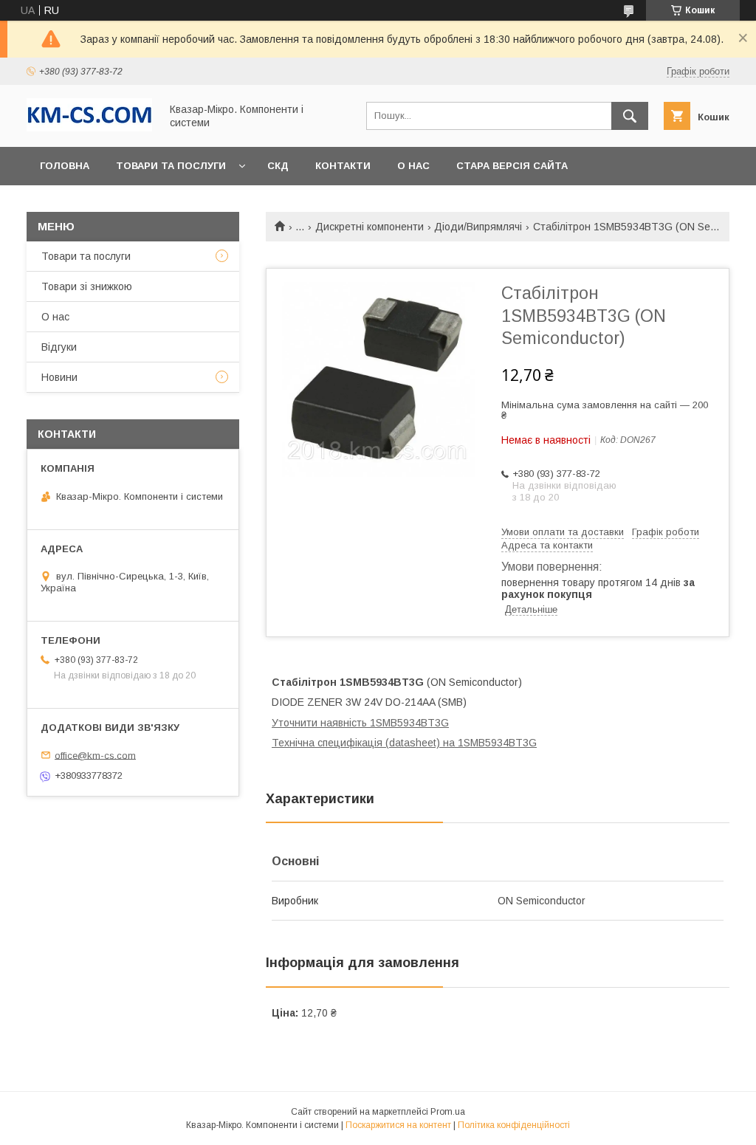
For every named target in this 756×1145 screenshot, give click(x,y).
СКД (278, 165)
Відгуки (59, 347)
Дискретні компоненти (369, 227)
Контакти (343, 165)
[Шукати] (629, 116)
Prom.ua (447, 1112)
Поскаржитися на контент (398, 1125)
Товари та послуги (171, 165)
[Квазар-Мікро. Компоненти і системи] (89, 128)
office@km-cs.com (95, 754)
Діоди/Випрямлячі (478, 227)
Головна (64, 165)
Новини (59, 377)
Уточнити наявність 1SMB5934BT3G (360, 723)
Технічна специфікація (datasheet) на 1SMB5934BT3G (404, 743)
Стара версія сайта (512, 165)
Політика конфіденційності (514, 1125)
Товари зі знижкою (86, 286)
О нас (413, 165)
